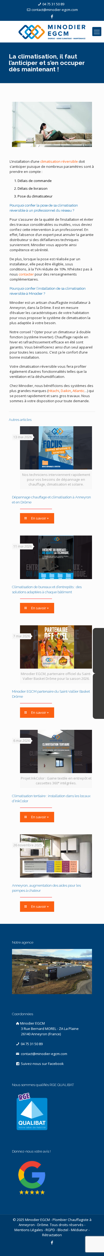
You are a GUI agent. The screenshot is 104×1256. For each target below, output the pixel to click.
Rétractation (52, 1234)
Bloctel (63, 1229)
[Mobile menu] (96, 31)
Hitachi (53, 390)
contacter (26, 274)
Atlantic (78, 390)
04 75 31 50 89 (53, 4)
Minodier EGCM (49, 1028)
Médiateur (79, 1229)
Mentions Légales (28, 1229)
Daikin (66, 390)
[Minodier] (52, 32)
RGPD (50, 1229)
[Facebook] (52, 16)
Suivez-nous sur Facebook (42, 1063)
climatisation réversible (59, 161)
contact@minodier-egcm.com (54, 9)
